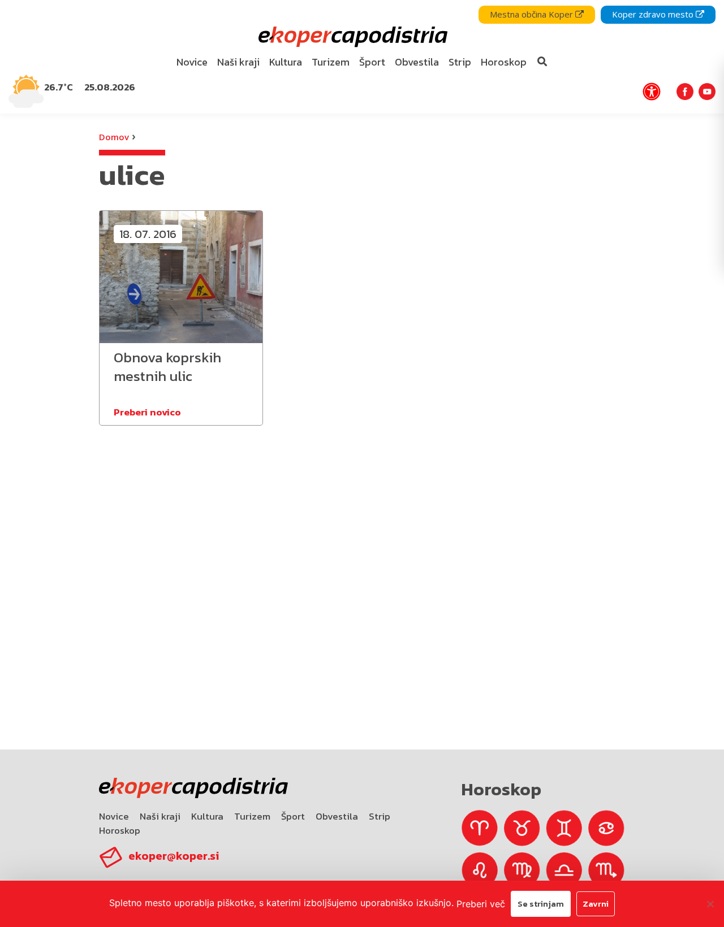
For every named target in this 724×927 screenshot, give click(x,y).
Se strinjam (541, 903)
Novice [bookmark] (192, 62)
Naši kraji (160, 816)
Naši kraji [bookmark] (238, 62)
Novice (114, 816)
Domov (114, 136)
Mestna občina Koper (532, 14)
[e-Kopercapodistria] (351, 37)
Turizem (252, 816)
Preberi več (480, 903)
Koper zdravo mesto (654, 14)
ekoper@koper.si (173, 855)
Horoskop (119, 830)
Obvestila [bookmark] (417, 62)
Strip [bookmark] (460, 62)
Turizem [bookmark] (331, 62)
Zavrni (596, 903)
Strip (379, 816)
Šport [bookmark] (372, 62)
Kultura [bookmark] (285, 62)
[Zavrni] (710, 903)
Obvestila (337, 816)
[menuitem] (192, 62)
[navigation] (362, 57)
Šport (293, 816)
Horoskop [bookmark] (504, 62)
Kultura (207, 816)
